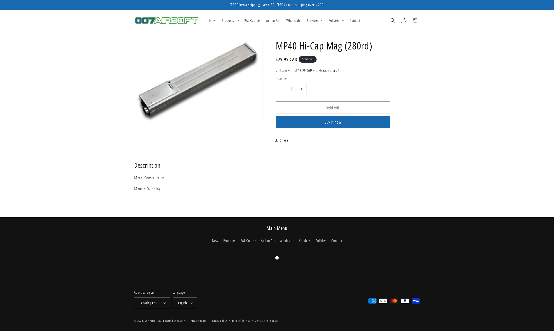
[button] (230, 20)
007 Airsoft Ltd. (153, 321)
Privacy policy (198, 321)
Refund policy (219, 321)
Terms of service (241, 321)
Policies (321, 240)
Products (229, 240)
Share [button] (284, 140)
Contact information (266, 321)
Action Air (268, 240)
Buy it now (332, 122)
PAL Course (248, 240)
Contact (336, 240)
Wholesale (287, 240)
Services (305, 240)
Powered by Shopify (174, 321)
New (215, 240)
